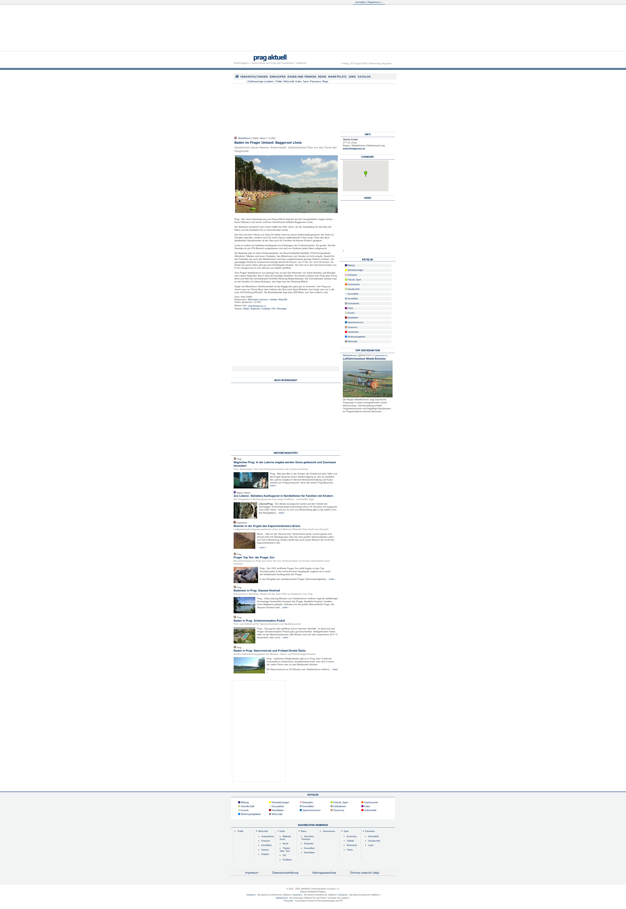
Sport (306, 81)
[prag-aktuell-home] (237, 77)
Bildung (351, 265)
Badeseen (255, 309)
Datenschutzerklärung (285, 872)
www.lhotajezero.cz (257, 306)
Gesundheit (352, 294)
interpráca (297, 895)
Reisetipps (282, 309)
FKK (273, 309)
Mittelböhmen (244, 138)
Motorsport (352, 845)
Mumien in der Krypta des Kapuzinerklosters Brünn (267, 526)
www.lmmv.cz (381, 355)
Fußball (350, 841)
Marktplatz (337, 76)
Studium (265, 854)
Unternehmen (267, 836)
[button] (365, 174)
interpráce (251, 895)
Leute (370, 845)
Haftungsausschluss (324, 872)
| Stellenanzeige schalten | (260, 81)
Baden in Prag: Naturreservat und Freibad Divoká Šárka (270, 650)
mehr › (273, 485)
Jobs (352, 76)
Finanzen (265, 841)
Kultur (298, 81)
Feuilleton (287, 859)
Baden (246, 309)
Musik (285, 843)
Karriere (265, 850)
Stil (284, 855)
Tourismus (352, 327)
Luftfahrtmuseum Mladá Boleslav (364, 358)
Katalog (364, 76)
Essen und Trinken (302, 76)
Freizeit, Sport (354, 280)
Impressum (251, 872)
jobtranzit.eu (282, 898)
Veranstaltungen (254, 76)
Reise (322, 76)
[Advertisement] (313, 28)
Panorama (315, 81)
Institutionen (353, 303)
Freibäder (265, 309)
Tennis (350, 850)
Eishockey (352, 836)
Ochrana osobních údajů (364, 872)
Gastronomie (353, 284)
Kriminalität (373, 836)
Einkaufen (278, 76)
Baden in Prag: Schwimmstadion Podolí (259, 620)
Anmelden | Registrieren (368, 2)
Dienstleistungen (355, 270)
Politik (279, 81)
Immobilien (352, 299)
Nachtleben (352, 318)
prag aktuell (269, 57)
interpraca (343, 895)
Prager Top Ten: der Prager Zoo (254, 557)
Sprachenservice (355, 322)
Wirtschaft (288, 81)
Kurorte (350, 313)
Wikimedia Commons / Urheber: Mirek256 (267, 299)
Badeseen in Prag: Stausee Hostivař (257, 590)
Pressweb (288, 901)
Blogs (325, 81)
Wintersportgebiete (356, 337)
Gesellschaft (353, 289)
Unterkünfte (352, 332)
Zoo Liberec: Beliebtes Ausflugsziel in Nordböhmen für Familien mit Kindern (283, 495)
